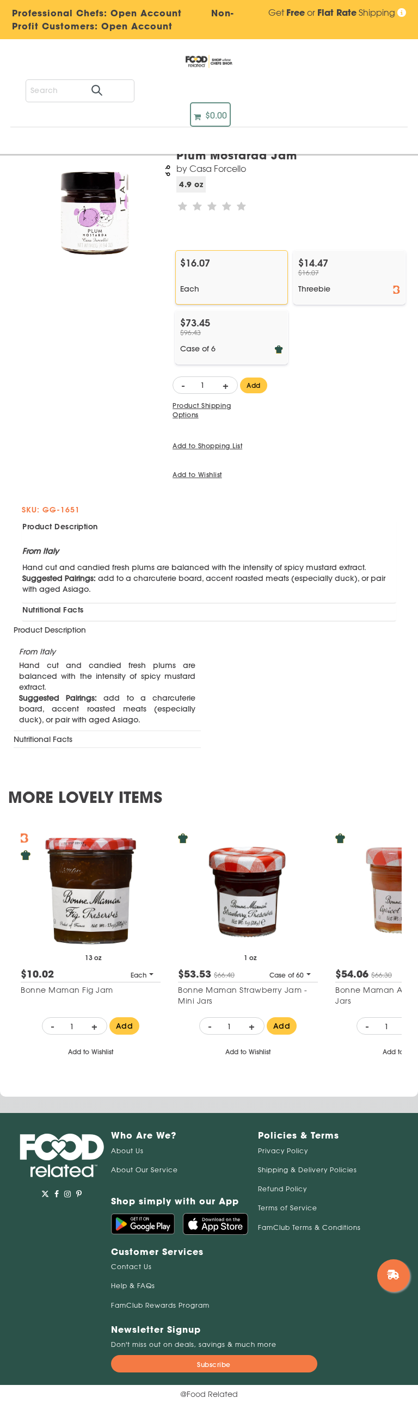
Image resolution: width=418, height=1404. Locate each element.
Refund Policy (282, 1188)
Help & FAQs (133, 1285)
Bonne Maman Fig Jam (67, 990)
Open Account (137, 26)
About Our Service (144, 1169)
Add (254, 385)
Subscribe (214, 1364)
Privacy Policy (283, 1150)
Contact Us (131, 1266)
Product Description (60, 526)
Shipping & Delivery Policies (307, 1169)
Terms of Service (287, 1208)
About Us (127, 1150)
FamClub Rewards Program (160, 1305)
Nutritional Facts (53, 609)
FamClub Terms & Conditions (309, 1227)
